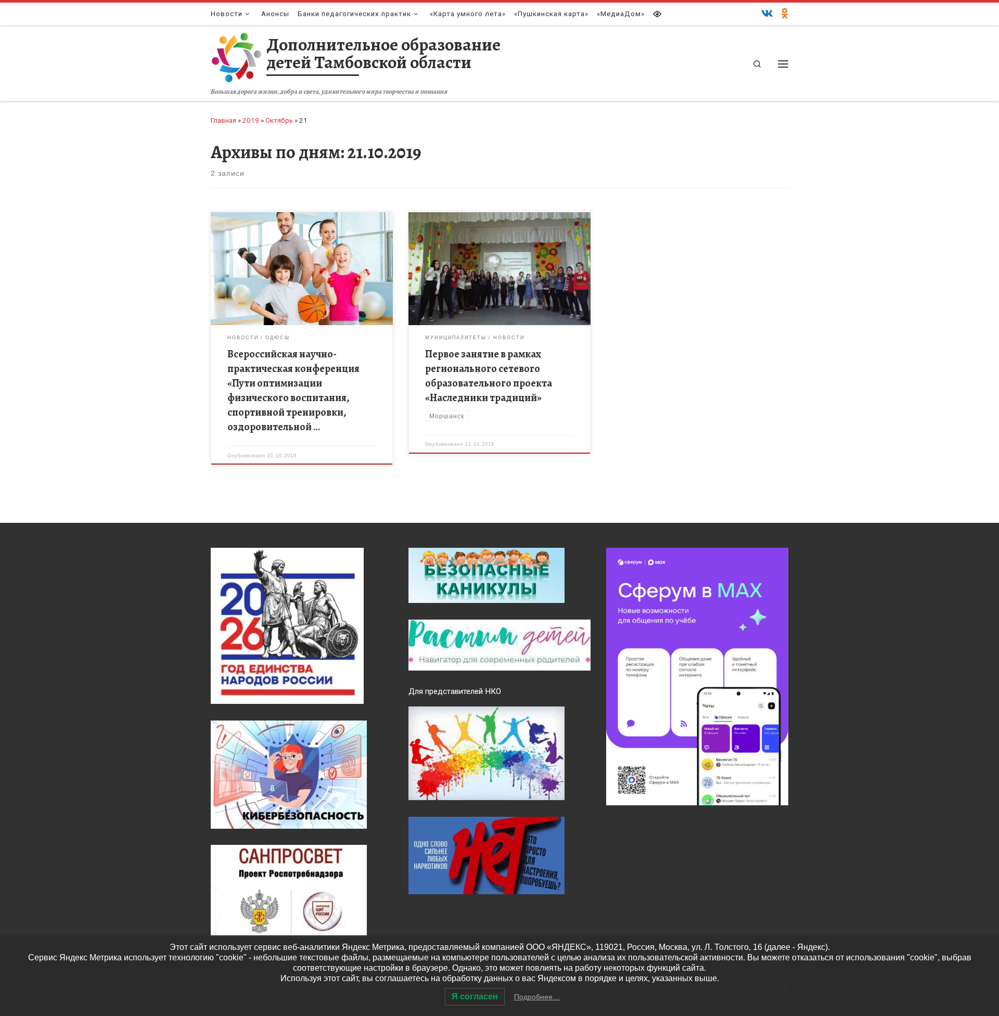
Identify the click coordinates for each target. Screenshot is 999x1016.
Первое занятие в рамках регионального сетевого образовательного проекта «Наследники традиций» (488, 376)
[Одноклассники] (785, 14)
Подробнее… (537, 997)
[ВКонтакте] (767, 14)
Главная (223, 120)
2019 (250, 120)
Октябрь (279, 120)
